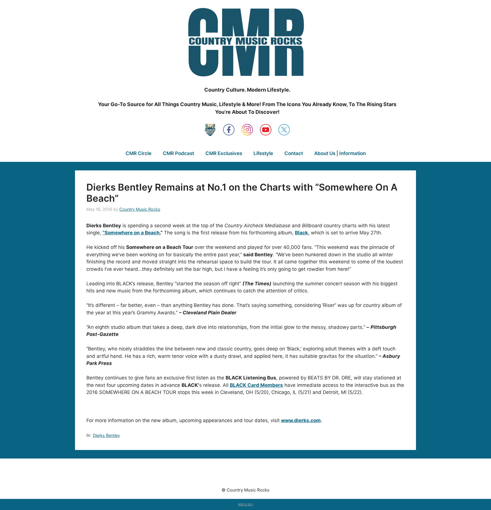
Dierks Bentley (106, 435)
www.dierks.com (301, 420)
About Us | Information (340, 153)
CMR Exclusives (223, 153)
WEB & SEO (245, 504)
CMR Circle (138, 153)
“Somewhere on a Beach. (132, 233)
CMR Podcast (178, 153)
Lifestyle (263, 153)
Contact (293, 153)
